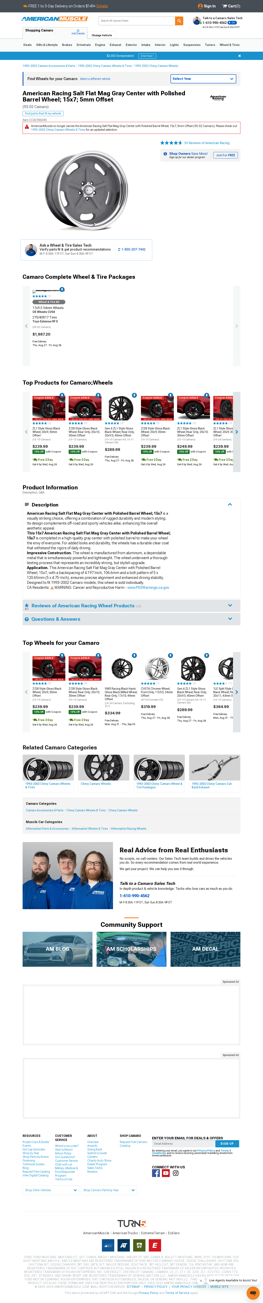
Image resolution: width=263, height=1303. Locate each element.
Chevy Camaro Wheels (123, 810)
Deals (27, 45)
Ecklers (174, 1233)
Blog (26, 1168)
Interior (160, 45)
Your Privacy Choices (189, 1286)
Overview (93, 1142)
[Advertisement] (131, 1015)
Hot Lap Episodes (34, 1149)
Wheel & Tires (230, 45)
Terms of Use (63, 1179)
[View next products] (236, 326)
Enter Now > (147, 56)
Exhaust (115, 45)
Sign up (227, 1143)
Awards (92, 1145)
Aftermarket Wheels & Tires (90, 828)
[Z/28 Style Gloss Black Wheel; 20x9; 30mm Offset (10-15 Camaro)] (157, 408)
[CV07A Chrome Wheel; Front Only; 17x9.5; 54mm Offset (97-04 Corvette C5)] (157, 668)
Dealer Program (97, 1164)
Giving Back (94, 1149)
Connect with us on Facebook (156, 1173)
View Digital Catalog (35, 1175)
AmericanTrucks (125, 1233)
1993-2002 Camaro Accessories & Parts (49, 66)
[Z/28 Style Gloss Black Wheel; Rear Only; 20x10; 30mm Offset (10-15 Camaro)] (85, 408)
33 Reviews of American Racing (207, 143)
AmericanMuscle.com (54, 19)
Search (179, 20)
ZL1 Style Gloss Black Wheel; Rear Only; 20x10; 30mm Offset (192, 434)
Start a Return (64, 1149)
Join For (225, 155)
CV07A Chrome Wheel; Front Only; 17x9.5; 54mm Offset (157, 694)
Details (102, 6)
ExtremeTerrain (153, 1233)
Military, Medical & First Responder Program (66, 1172)
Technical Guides (33, 1164)
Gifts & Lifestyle (47, 45)
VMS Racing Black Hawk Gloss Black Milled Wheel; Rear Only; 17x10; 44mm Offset (121, 697)
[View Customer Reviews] (171, 143)
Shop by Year (31, 1153)
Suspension (192, 45)
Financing (29, 1160)
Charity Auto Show (99, 1160)
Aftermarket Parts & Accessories (47, 828)
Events (27, 1145)
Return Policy (63, 1153)
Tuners (210, 45)
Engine (100, 45)
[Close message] (239, 56)
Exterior (131, 45)
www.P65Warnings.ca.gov (148, 587)
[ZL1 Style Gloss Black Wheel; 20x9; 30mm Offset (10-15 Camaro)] (48, 408)
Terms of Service (177, 1293)
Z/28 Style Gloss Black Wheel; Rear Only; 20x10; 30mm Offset (84, 434)
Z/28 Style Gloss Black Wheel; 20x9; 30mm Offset (155, 434)
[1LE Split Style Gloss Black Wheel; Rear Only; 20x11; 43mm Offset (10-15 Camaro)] (229, 668)
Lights (174, 45)
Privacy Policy (206, 1150)
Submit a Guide (97, 1153)
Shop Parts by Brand (35, 1156)
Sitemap (133, 1286)
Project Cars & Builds (36, 1142)
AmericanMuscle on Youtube (166, 1173)
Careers (92, 1156)
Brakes (67, 45)
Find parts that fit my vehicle (43, 113)
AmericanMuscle (96, 1233)
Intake (145, 45)
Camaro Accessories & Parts (44, 810)
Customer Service (66, 1160)
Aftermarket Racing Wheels (128, 828)
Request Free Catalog (36, 1171)
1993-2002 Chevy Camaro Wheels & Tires (105, 66)
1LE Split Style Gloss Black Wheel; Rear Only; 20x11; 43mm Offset (228, 694)
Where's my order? (66, 1146)
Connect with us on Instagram (176, 1173)
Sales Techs (95, 1168)
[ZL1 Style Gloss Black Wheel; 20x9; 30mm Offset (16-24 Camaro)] (229, 408)
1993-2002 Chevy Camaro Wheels (156, 66)
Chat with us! (63, 1164)
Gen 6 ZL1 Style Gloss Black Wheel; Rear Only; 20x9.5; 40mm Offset (119, 435)
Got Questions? (65, 1157)
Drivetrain (84, 45)
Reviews (92, 1171)
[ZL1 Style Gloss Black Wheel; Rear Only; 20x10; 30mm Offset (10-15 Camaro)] (193, 408)
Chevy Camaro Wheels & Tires (86, 810)
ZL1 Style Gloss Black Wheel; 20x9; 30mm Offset (46, 434)
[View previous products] (26, 326)
